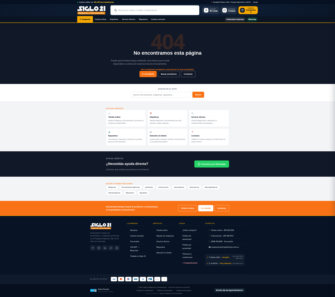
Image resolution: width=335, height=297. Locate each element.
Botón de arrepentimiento (229, 290)
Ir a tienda (205, 208)
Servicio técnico (128, 19)
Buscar (198, 94)
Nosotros (134, 230)
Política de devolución (186, 237)
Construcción (163, 187)
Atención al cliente (163, 253)
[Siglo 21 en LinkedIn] (104, 247)
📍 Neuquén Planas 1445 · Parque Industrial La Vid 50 (231, 2)
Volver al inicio (187, 208)
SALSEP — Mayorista (134, 248)
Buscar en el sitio (167, 89)
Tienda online (100, 19)
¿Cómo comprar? (189, 230)
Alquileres (114, 19)
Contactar (188, 74)
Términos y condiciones (187, 255)
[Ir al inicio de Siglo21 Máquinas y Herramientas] (92, 10)
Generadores (179, 187)
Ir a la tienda (148, 74)
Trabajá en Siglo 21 (138, 256)
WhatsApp (252, 19)
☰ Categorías (85, 19)
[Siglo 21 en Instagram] (98, 247)
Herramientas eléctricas (130, 187)
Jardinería (149, 187)
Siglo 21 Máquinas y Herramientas (155, 287)
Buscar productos (169, 74)
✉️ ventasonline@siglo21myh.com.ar (224, 247)
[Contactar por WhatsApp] (116, 247)
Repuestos (143, 19)
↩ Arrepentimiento (189, 263)
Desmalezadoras (211, 187)
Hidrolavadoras (114, 193)
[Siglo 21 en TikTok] (110, 247)
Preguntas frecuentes (184, 290)
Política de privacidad (186, 246)
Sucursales (134, 241)
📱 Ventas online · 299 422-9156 (221, 230)
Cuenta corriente (158, 19)
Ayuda (255, 2)
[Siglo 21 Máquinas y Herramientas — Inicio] (100, 226)
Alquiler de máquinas (165, 236)
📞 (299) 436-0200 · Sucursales (221, 241)
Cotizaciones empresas (235, 19)
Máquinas (112, 187)
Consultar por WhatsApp (213, 164)
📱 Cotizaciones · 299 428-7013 (221, 236)
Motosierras (194, 187)
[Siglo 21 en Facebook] (92, 247)
